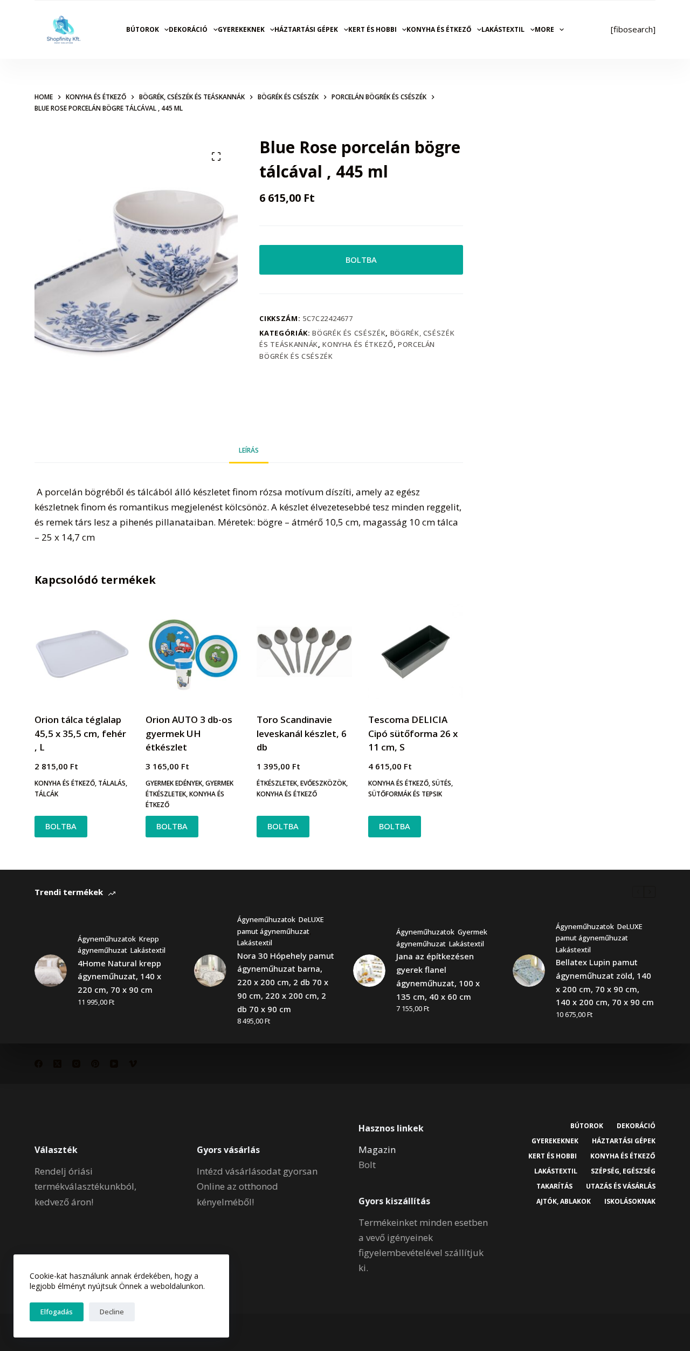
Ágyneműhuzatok (107, 939)
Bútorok (142, 29)
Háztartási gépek (306, 29)
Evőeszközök (323, 783)
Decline (112, 1311)
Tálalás (112, 783)
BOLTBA (361, 259)
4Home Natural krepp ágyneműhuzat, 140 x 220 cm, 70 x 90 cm (119, 976)
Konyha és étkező (439, 29)
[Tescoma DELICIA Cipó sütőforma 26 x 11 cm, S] (415, 651)
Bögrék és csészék (348, 333)
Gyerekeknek (241, 29)
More (544, 29)
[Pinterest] (95, 1064)
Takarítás (554, 1186)
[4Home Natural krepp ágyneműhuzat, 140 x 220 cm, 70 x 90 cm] (50, 970)
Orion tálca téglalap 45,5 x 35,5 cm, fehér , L (80, 733)
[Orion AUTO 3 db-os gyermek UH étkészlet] (193, 651)
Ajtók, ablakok (563, 1201)
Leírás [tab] (249, 450)
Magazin (377, 1149)
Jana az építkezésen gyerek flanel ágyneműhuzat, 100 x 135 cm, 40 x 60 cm (438, 976)
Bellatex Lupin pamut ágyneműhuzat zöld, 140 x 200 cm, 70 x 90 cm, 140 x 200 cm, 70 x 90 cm (605, 982)
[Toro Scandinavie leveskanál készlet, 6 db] (304, 651)
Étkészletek (277, 783)
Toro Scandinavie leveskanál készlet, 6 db (302, 733)
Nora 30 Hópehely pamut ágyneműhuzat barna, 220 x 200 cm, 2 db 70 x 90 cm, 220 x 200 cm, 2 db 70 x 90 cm (285, 982)
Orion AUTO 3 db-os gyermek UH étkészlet (189, 733)
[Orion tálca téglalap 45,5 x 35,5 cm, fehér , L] (81, 651)
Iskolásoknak (630, 1201)
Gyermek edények (174, 783)
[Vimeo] (133, 1064)
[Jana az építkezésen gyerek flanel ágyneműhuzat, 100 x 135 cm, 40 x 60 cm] (369, 970)
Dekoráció (188, 29)
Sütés (441, 783)
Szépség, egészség (623, 1171)
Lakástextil (503, 29)
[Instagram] (76, 1064)
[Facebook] (38, 1064)
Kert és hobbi (372, 29)
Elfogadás (56, 1311)
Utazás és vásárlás (621, 1186)
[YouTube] (114, 1064)
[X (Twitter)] (57, 1064)
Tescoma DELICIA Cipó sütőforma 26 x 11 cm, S (413, 733)
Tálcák (46, 794)
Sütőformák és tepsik (405, 794)
